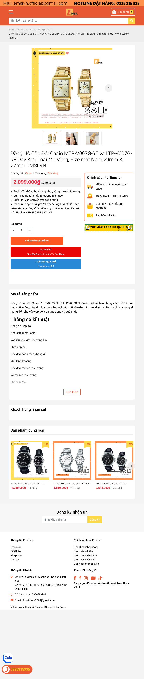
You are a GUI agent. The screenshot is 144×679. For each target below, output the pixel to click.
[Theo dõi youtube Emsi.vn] (93, 578)
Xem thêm (72, 392)
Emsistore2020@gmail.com (39, 600)
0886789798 (39, 594)
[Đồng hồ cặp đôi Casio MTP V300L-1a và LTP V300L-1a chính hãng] (114, 460)
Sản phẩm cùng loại (27, 430)
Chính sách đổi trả (83, 551)
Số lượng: (16, 224)
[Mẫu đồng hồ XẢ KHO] (108, 227)
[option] (72, 88)
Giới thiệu (16, 551)
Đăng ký (95, 519)
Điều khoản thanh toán (86, 547)
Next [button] (108, 88)
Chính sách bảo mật (85, 559)
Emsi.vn (39, 607)
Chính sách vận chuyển (86, 563)
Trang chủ (16, 547)
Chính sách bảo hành (85, 555)
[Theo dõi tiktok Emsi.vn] (100, 578)
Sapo (63, 607)
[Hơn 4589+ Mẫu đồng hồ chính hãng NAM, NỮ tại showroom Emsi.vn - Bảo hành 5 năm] (72, 3)
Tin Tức (15, 559)
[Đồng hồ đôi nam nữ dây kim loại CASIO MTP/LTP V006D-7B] (72, 460)
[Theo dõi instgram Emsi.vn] (86, 578)
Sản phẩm (16, 555)
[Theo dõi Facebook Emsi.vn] (75, 578)
